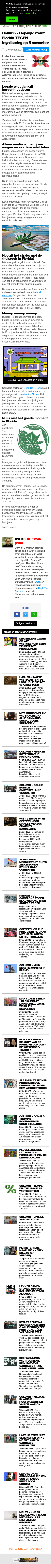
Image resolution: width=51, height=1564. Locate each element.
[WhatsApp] (34, 614)
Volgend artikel (24, 623)
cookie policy (30, 13)
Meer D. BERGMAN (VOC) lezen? (25, 1549)
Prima (12, 19)
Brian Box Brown (33, 388)
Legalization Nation (29, 394)
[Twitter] (25, 614)
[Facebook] (17, 614)
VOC (37, 582)
